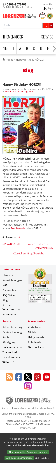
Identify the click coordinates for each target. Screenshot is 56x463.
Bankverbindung (12, 332)
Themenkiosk (13, 37)
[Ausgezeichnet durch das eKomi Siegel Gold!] (50, 16)
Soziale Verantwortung (11, 307)
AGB (4, 285)
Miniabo (32, 332)
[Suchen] (48, 25)
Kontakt (7, 337)
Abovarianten (36, 321)
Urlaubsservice (11, 357)
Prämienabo (35, 342)
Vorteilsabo (35, 327)
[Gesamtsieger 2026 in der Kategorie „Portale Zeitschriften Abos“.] (42, 15)
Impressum (9, 314)
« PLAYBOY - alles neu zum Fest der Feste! (26, 244)
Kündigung (8, 342)
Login (50, 8)
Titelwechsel (9, 352)
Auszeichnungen (12, 280)
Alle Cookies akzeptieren (19, 457)
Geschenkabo (18, 228)
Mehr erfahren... (43, 458)
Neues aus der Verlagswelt (19, 91)
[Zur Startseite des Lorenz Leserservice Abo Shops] (21, 16)
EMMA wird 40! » (44, 248)
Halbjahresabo (36, 337)
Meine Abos (48, 4)
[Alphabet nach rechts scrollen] (54, 48)
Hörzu (20, 237)
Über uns (7, 275)
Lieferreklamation (12, 347)
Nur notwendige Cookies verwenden (28, 452)
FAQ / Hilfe (8, 295)
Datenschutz (9, 290)
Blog (10, 59)
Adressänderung (12, 327)
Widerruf (7, 362)
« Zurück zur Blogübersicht (28, 253)
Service (47, 37)
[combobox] (23, 25)
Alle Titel (8, 48)
